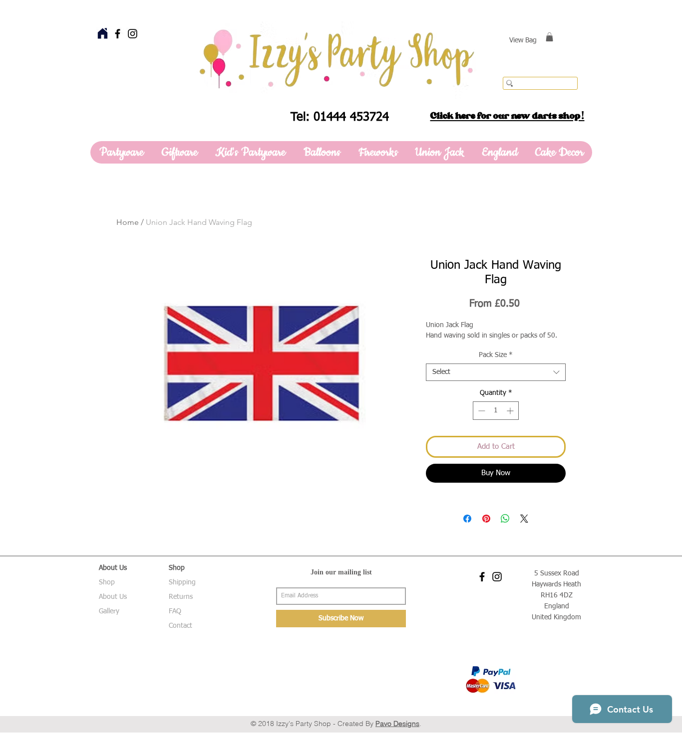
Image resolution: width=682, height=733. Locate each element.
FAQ (175, 611)
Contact (180, 625)
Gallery (109, 611)
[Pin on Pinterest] (486, 519)
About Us (113, 596)
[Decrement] (480, 410)
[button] (549, 36)
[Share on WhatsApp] (505, 519)
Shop (107, 582)
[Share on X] (524, 519)
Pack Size (496, 355)
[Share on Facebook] (467, 519)
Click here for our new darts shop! (507, 116)
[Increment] (511, 410)
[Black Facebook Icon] (117, 33)
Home (127, 222)
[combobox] (496, 372)
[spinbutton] (496, 410)
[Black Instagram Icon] (132, 33)
